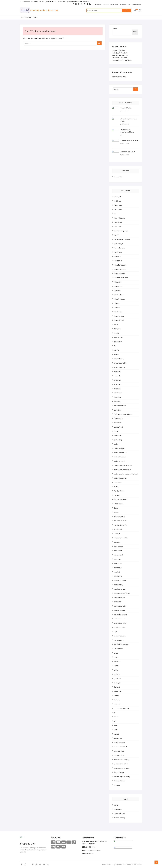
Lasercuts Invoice (125, 4)
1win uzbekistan (119, 248)
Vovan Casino (119, 772)
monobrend (118, 568)
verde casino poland (121, 764)
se (115, 713)
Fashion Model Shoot (119, 58)
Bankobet (117, 397)
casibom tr (117, 435)
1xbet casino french (121, 278)
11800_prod (118, 210)
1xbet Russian (119, 316)
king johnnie (118, 529)
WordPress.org (119, 818)
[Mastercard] (58, 842)
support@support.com (72, 1)
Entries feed (118, 809)
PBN (115, 632)
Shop (35, 17)
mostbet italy (118, 585)
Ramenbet (117, 691)
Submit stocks (114, 4)
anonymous (118, 342)
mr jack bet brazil (120, 610)
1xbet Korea (118, 286)
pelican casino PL (120, 636)
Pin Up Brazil (118, 640)
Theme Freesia (126, 864)
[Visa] (63, 842)
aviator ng (117, 384)
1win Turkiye (118, 244)
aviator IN (117, 371)
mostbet (117, 572)
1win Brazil (118, 227)
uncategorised (119, 751)
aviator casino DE (120, 363)
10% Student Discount (120, 55)
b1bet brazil (118, 393)
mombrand (118, 551)
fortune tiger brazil (120, 499)
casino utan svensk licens (123, 465)
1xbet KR (117, 290)
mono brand (118, 555)
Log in (116, 805)
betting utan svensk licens (123, 414)
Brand (116, 431)
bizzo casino (118, 418)
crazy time (117, 482)
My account (98, 4)
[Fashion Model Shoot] (115, 152)
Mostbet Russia (119, 597)
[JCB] (63, 847)
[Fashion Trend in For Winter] (115, 141)
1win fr (116, 235)
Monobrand (118, 563)
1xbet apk (117, 256)
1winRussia (118, 252)
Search (126, 10)
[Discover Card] (53, 847)
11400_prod (118, 205)
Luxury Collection (118, 50)
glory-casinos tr (119, 517)
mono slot (117, 559)
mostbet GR (118, 576)
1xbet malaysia (119, 295)
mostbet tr (117, 602)
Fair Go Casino (119, 491)
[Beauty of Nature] (115, 108)
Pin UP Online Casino (121, 644)
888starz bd (118, 337)
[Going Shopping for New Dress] (115, 119)
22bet (116, 325)
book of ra (118, 423)
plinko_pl (117, 683)
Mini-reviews (118, 546)
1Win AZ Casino (119, 218)
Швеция (117, 785)
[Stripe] (58, 847)
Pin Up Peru (118, 649)
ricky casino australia (121, 708)
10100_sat (117, 197)
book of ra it (118, 427)
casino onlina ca (119, 457)
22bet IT (117, 333)
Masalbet (117, 542)
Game (116, 508)
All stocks (106, 4)
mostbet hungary (120, 580)
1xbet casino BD (119, 273)
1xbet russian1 (119, 320)
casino (116, 444)
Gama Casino (118, 504)
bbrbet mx (117, 410)
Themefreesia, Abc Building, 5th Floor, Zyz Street (36, 1)
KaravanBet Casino (121, 521)
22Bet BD (117, 329)
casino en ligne (119, 448)
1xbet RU (117, 308)
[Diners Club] (74, 842)
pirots (116, 657)
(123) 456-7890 (58, 1)
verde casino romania (121, 768)
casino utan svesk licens (122, 470)
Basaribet (117, 401)
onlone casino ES (120, 623)
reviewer (117, 704)
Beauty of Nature (126, 108)
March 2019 (118, 177)
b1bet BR (117, 389)
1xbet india (117, 282)
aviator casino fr (120, 367)
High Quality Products (120, 53)
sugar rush (118, 738)
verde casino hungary (121, 759)
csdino (116, 487)
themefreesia (85, 1)
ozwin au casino (119, 627)
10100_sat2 (118, 201)
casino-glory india (120, 478)
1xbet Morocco (119, 299)
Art (115, 346)
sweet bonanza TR (120, 747)
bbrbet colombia (120, 406)
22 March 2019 (125, 111)
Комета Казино (119, 781)
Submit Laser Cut (136, 4)
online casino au (120, 619)
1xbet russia (118, 312)
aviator (116, 354)
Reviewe (117, 700)
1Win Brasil (118, 222)
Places (116, 666)
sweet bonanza (119, 742)
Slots (115, 725)
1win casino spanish (121, 231)
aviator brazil (118, 359)
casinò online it (119, 461)
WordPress (139, 864)
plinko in (117, 674)
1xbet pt (117, 303)
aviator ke (117, 376)
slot (115, 721)
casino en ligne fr (120, 453)
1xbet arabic (118, 261)
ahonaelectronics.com (44, 10)
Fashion (117, 495)
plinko (116, 670)
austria (116, 350)
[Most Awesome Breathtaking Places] (115, 130)
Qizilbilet (117, 687)
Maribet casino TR (120, 538)
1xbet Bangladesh (120, 265)
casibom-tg (118, 440)
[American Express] (53, 842)
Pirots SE (117, 661)
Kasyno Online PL (120, 525)
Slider (116, 717)
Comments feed (119, 814)
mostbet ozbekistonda (122, 593)
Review (116, 696)
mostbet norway (120, 589)
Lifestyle (117, 534)
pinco (116, 653)
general (116, 512)
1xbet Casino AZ (119, 269)
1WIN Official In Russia (122, 239)
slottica (116, 734)
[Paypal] (68, 842)
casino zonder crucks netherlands (126, 474)
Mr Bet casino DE (120, 606)
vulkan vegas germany (122, 777)
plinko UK (117, 678)
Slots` (116, 730)
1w (115, 214)
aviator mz (117, 380)
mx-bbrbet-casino (120, 615)
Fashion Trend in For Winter (122, 60)
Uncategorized (119, 755)
